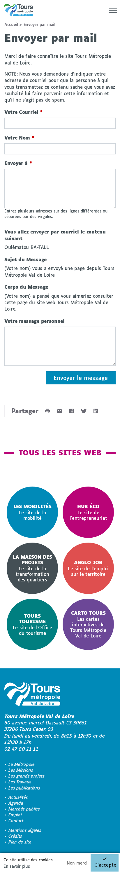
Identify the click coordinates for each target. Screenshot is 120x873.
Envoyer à (18, 163)
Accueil (11, 24)
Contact (16, 820)
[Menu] (111, 10)
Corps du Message (26, 287)
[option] (32, 512)
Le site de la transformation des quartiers (32, 568)
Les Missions (20, 770)
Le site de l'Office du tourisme (32, 624)
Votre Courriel (23, 112)
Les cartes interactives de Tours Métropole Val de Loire (88, 624)
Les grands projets (26, 776)
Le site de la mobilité (32, 512)
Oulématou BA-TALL (26, 247)
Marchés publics (24, 809)
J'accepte (105, 865)
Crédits (15, 836)
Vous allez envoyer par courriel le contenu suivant (55, 235)
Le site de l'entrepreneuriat (88, 512)
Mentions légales (24, 830)
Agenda (15, 803)
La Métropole (21, 764)
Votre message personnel (34, 321)
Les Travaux (19, 782)
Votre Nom (19, 138)
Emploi (15, 815)
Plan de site (19, 842)
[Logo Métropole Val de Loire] (32, 695)
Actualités (18, 797)
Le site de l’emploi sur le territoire (88, 568)
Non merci (77, 863)
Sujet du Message (25, 259)
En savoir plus (16, 866)
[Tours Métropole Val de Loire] (18, 10)
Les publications (24, 788)
